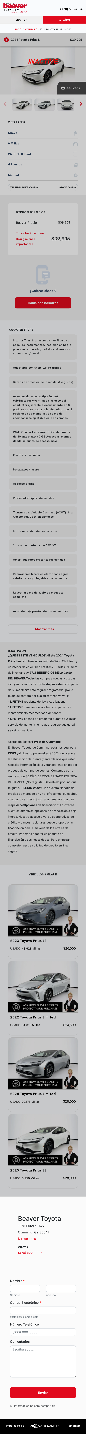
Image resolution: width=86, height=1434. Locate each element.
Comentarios (20, 1342)
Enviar (43, 1393)
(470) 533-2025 (71, 9)
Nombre (17, 1281)
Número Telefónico (24, 1324)
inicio (18, 29)
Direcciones (27, 1239)
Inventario (30, 29)
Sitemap (71, 1425)
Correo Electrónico (25, 1303)
